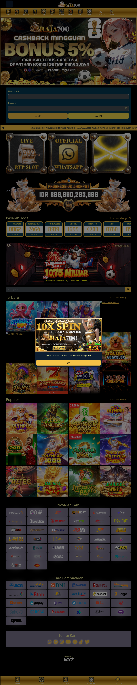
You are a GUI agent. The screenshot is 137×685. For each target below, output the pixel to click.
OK (68, 362)
